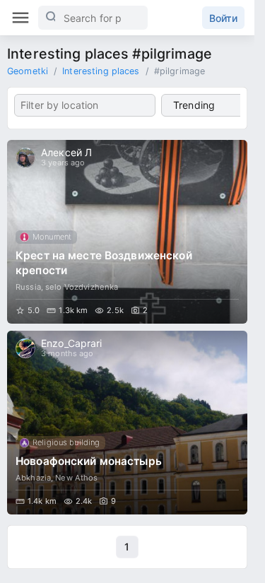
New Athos (76, 478)
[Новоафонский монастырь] (127, 422)
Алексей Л (66, 152)
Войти (223, 18)
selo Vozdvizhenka (81, 287)
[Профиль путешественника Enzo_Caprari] (25, 348)
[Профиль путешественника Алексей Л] (25, 157)
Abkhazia (33, 478)
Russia (28, 287)
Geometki (27, 71)
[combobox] (84, 105)
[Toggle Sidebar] (20, 17)
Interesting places (100, 71)
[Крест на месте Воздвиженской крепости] (127, 232)
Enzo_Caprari (71, 343)
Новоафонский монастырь (89, 461)
